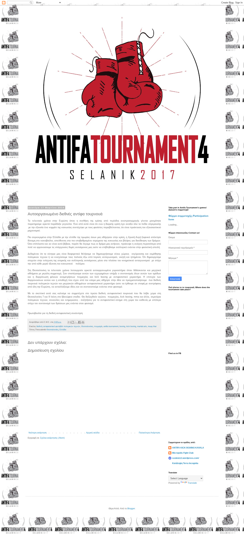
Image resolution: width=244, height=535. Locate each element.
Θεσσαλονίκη (87, 326)
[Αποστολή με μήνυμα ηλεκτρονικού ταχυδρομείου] (69, 322)
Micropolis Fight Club (182, 453)
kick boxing (131, 326)
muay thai (152, 326)
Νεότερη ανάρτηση (38, 432)
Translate (192, 483)
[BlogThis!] (72, 322)
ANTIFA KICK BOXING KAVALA (188, 447)
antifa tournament (110, 326)
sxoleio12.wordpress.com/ (185, 458)
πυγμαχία (98, 326)
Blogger (131, 508)
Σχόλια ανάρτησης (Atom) (52, 438)
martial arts (142, 326)
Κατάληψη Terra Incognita (185, 463)
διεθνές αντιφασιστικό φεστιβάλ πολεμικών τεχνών (58, 326)
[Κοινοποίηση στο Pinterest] (83, 322)
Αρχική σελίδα (92, 432)
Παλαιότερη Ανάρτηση (149, 432)
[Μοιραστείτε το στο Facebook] (79, 322)
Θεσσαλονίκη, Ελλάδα (56, 329)
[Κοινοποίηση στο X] (76, 322)
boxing (122, 326)
